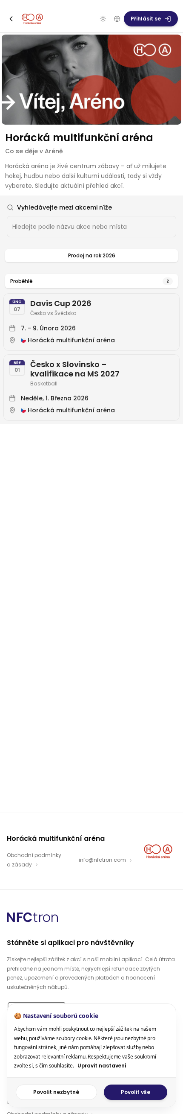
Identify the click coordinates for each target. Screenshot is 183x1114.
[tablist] (91, 256)
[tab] (91, 255)
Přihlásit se (146, 18)
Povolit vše (135, 1092)
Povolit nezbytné (56, 1092)
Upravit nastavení (102, 1065)
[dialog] (91, 1055)
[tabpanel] (91, 344)
